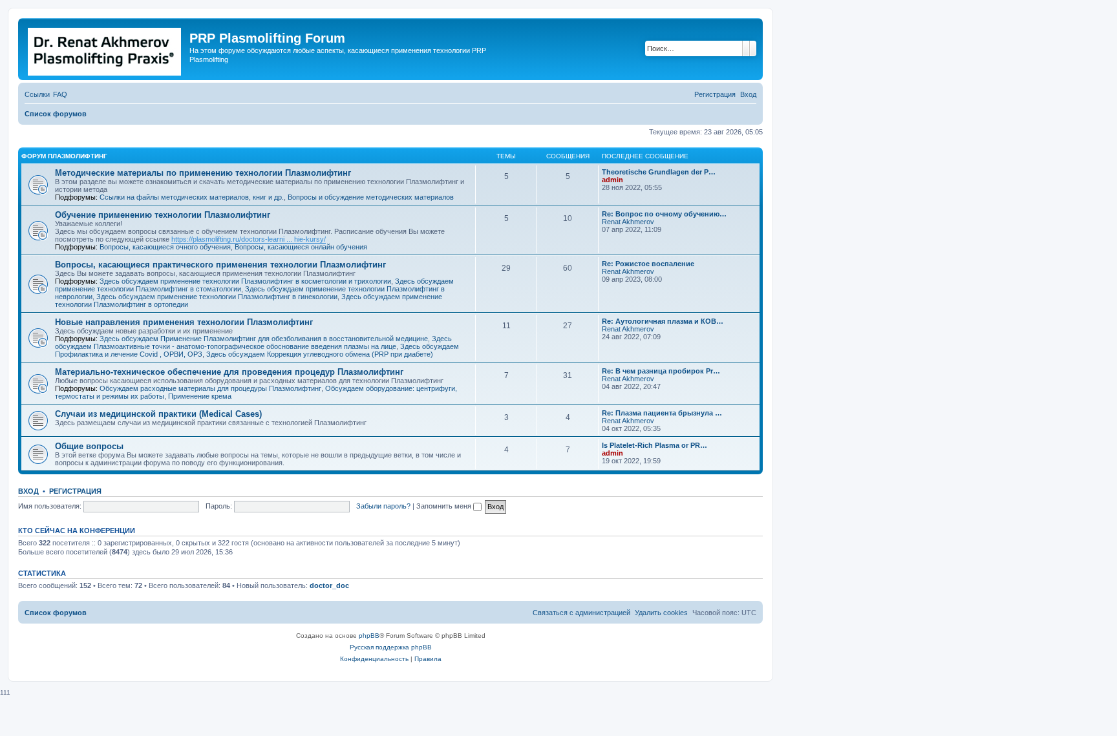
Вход (28, 491)
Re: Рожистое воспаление (648, 264)
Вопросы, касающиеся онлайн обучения (301, 247)
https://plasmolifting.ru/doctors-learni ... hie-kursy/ (248, 239)
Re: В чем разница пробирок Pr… (661, 371)
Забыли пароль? (383, 506)
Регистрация (75, 491)
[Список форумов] (105, 49)
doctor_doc (329, 585)
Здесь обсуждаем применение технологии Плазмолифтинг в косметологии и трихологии (245, 281)
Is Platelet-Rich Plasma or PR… (654, 445)
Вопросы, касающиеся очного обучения (165, 247)
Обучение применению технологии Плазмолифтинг (162, 215)
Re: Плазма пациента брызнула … (662, 413)
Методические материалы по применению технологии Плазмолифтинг (203, 173)
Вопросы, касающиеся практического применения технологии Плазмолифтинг (220, 264)
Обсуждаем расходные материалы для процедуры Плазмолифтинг (210, 388)
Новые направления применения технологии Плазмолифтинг (184, 322)
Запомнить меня (444, 506)
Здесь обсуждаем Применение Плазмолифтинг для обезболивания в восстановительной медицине (264, 338)
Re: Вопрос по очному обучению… (664, 214)
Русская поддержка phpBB (391, 647)
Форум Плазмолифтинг (64, 156)
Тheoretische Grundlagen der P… (659, 172)
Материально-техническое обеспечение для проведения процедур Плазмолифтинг (229, 372)
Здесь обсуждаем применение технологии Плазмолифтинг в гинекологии (216, 296)
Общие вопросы (89, 446)
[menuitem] (60, 94)
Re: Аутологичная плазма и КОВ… (662, 321)
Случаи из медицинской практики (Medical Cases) (158, 414)
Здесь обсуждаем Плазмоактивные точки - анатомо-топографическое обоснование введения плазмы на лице (253, 342)
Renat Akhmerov (628, 222)
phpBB (369, 635)
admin (612, 180)
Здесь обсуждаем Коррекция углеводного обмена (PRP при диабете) (319, 354)
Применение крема (199, 396)
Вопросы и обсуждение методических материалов (371, 197)
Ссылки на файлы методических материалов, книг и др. (192, 197)
